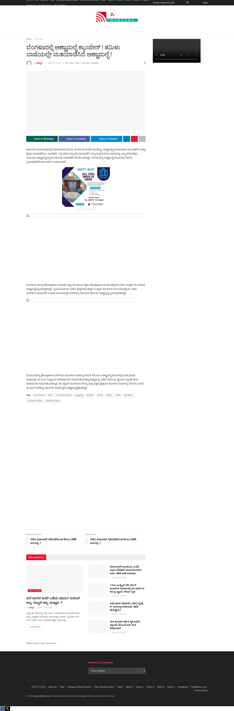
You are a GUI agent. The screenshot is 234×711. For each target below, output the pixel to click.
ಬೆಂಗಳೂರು (128, 395)
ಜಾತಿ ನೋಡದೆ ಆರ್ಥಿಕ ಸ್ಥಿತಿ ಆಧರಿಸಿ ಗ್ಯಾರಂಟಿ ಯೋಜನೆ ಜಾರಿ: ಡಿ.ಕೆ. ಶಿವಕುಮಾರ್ (125, 625)
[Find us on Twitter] (187, 2)
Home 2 (129, 687)
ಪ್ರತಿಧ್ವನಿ (39, 63)
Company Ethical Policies (79, 687)
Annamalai (39, 395)
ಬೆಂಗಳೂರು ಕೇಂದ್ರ (35, 401)
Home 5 (160, 687)
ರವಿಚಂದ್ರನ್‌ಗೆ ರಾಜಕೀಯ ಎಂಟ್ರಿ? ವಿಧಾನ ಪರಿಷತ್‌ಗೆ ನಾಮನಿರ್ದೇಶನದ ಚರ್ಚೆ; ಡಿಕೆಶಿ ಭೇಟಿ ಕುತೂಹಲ (125, 570)
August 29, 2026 (44, 607)
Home (29, 39)
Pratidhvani (31, 5)
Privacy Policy (60, 5)
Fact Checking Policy (104, 687)
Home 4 (150, 687)
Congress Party (63, 395)
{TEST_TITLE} (38, 687)
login (36, 643)
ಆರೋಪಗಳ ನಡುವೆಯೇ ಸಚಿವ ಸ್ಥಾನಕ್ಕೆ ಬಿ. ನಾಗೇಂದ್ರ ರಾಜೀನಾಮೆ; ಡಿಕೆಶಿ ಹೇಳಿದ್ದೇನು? (126, 606)
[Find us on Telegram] (196, 2)
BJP (50, 395)
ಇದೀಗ (78, 63)
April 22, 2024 (54, 63)
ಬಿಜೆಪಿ (118, 395)
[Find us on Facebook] (183, 2)
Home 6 (170, 687)
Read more (36, 627)
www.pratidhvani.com (42, 696)
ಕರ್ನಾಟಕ (85, 63)
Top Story (39, 39)
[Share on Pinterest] (134, 139)
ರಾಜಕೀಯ (95, 63)
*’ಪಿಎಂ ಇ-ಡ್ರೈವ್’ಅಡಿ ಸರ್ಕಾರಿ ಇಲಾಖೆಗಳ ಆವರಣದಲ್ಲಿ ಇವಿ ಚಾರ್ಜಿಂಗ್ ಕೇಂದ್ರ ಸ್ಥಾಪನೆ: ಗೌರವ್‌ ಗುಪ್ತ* (127, 588)
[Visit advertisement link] (86, 187)
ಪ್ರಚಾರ (109, 395)
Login (205, 3)
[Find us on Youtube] (192, 2)
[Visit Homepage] (117, 16)
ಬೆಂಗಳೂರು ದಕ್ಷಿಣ (53, 401)
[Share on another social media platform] (142, 139)
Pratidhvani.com (45, 5)
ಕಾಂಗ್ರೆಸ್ (90, 395)
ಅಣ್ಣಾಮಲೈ (79, 395)
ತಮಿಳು (100, 395)
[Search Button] (206, 30)
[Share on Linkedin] (126, 139)
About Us (52, 687)
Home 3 (139, 687)
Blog (62, 687)
